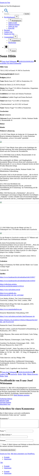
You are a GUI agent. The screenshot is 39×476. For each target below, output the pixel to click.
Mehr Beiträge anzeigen (21, 395)
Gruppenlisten (8, 37)
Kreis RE (11, 28)
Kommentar (4, 418)
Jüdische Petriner (13, 24)
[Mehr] (6, 47)
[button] (6, 12)
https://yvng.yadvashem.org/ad (10, 289)
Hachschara (12, 42)
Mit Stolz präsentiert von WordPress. (23, 454)
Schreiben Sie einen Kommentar (10, 63)
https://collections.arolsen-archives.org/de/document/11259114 (12, 285)
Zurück (14, 51)
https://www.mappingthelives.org (11, 309)
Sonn (6, 376)
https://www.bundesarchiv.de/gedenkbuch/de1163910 (17, 281)
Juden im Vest (12, 26)
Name (2, 431)
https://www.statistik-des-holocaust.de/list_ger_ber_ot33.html (11, 294)
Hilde (24, 374)
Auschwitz (13, 374)
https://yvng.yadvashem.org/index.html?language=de (17, 316)
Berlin (20, 374)
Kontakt (6, 457)
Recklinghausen (9, 17)
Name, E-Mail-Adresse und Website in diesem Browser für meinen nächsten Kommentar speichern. (19, 445)
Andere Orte (8, 32)
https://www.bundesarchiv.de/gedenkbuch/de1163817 (17, 277)
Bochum (7, 30)
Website (2, 440)
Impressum (7, 459)
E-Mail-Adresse (6, 435)
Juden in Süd (12, 23)
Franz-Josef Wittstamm (9, 61)
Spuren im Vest (5, 2)
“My (1, 462)
